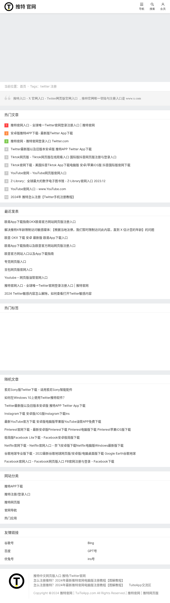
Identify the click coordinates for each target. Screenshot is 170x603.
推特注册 (133, 344)
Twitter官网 (52, 318)
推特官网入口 (39, 324)
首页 (23, 86)
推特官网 (12, 318)
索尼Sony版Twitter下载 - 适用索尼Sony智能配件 (38, 389)
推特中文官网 (154, 324)
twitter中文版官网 (18, 338)
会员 (163, 8)
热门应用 (10, 518)
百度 (7, 551)
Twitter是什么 (15, 344)
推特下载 (72, 318)
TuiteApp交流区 (140, 585)
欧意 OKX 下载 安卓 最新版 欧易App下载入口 (36, 237)
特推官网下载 (72, 338)
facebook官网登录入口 (72, 358)
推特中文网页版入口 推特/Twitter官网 (59, 576)
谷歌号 (9, 543)
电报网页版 (126, 358)
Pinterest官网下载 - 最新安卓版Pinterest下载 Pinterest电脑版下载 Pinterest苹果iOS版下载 (67, 429)
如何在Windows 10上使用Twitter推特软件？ (35, 397)
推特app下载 (141, 318)
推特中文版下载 (98, 338)
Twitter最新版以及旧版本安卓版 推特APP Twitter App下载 (51, 149)
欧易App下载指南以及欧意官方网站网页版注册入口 (39, 245)
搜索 (152, 8)
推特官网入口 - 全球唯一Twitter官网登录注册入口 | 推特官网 (53, 125)
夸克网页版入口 (15, 261)
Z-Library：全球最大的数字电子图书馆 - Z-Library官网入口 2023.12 (58, 181)
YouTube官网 (42, 331)
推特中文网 (110, 331)
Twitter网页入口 (17, 351)
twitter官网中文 (64, 364)
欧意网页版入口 (107, 351)
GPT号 (92, 551)
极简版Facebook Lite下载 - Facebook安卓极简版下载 (42, 437)
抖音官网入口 (90, 364)
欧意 (70, 351)
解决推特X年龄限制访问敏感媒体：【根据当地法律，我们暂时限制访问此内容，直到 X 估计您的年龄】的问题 (79, 229)
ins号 (91, 559)
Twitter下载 (113, 364)
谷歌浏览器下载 (47, 338)
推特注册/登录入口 (17, 494)
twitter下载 (89, 331)
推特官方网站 (75, 324)
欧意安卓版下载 (16, 358)
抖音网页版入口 (134, 351)
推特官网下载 (123, 338)
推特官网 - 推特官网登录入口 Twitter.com (40, 141)
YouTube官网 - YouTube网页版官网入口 (38, 173)
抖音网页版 (40, 364)
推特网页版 (31, 318)
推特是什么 (89, 344)
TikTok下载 (148, 358)
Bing (91, 543)
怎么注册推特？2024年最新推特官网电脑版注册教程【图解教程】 (79, 580)
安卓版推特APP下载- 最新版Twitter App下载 (42, 133)
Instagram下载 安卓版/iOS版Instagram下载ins (37, 413)
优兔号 (9, 559)
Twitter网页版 (15, 324)
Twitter (56, 351)
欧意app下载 (42, 358)
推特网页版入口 (95, 318)
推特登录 (39, 351)
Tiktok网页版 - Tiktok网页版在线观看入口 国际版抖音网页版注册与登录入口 (63, 157)
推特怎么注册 (111, 344)
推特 (57, 324)
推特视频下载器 (65, 344)
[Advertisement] (85, 47)
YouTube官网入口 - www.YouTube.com (38, 189)
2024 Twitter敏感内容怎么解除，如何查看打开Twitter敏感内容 (48, 293)
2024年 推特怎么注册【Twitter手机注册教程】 (43, 197)
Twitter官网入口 (17, 331)
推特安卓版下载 (129, 324)
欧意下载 (84, 351)
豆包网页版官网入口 (18, 269)
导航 (141, 8)
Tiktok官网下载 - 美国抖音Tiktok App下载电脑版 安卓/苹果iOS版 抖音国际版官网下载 (70, 165)
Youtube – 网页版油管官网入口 (26, 277)
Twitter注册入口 (101, 324)
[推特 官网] (8, 6)
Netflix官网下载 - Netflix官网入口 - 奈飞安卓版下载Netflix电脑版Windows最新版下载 (64, 445)
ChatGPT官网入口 (151, 338)
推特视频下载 (39, 344)
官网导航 (10, 510)
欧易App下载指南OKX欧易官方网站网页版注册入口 (40, 222)
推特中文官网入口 (135, 331)
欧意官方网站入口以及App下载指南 (29, 253)
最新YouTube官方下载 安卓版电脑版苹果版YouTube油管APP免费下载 (52, 421)
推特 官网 (25, 7)
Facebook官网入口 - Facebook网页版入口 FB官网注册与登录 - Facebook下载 (59, 461)
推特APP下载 (66, 331)
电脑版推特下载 (16, 364)
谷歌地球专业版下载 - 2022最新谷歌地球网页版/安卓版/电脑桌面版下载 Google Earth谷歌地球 (70, 453)
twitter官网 (119, 318)
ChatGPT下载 (103, 358)
